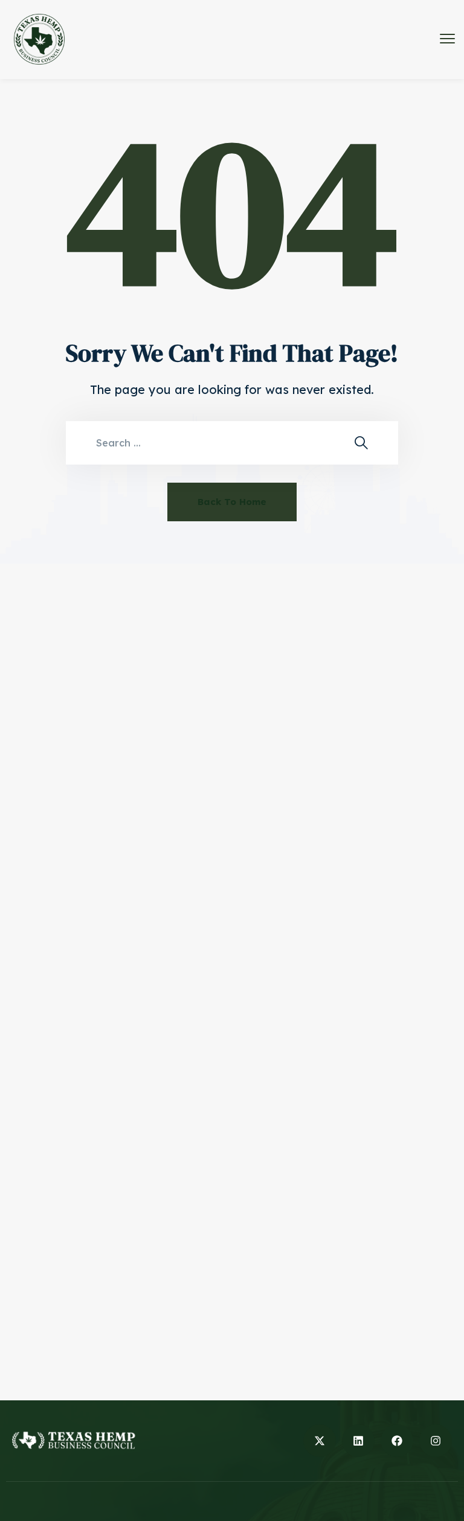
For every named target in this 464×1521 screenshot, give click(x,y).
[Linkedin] (358, 1440)
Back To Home (232, 501)
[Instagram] (435, 1440)
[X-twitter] (319, 1440)
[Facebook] (397, 1440)
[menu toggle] (447, 38)
